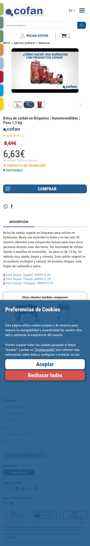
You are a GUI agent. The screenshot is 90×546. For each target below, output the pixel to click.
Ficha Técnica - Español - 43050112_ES (27, 274)
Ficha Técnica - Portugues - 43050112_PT (29, 283)
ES (71, 11)
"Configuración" (44, 350)
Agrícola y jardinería (24, 43)
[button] (81, 25)
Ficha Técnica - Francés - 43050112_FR (27, 279)
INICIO (6, 43)
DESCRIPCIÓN (18, 222)
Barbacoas (44, 43)
